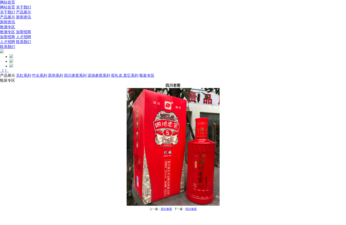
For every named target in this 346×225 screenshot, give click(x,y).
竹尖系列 (39, 75)
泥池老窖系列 (99, 75)
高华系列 (55, 75)
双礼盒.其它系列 (124, 75)
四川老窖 (166, 209)
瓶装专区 (146, 75)
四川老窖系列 (75, 75)
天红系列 (23, 75)
